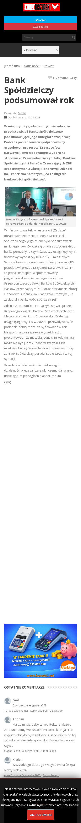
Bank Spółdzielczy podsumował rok (39, 90)
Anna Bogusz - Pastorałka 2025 (22, 775)
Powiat (22, 113)
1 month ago (48, 751)
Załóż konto (40, 27)
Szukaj (73, 37)
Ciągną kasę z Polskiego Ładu (21, 751)
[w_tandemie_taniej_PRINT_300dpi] (40, 650)
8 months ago (51, 775)
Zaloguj (40, 20)
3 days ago (56, 710)
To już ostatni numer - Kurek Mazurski (26, 710)
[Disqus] (40, 443)
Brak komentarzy (65, 77)
